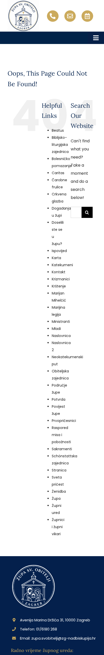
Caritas (58, 172)
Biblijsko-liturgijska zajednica (60, 144)
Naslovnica (61, 335)
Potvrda (58, 399)
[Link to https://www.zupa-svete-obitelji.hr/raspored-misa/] (87, 16)
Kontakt (58, 272)
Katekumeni (62, 264)
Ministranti (61, 321)
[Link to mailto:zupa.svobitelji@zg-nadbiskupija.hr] (70, 16)
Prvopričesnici (64, 420)
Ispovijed (59, 250)
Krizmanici (61, 279)
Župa (56, 498)
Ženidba (59, 491)
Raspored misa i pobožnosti (61, 434)
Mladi (56, 328)
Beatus (58, 130)
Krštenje (59, 286)
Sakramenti (62, 448)
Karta (56, 257)
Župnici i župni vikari (58, 526)
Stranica (59, 470)
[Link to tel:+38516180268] (53, 16)
